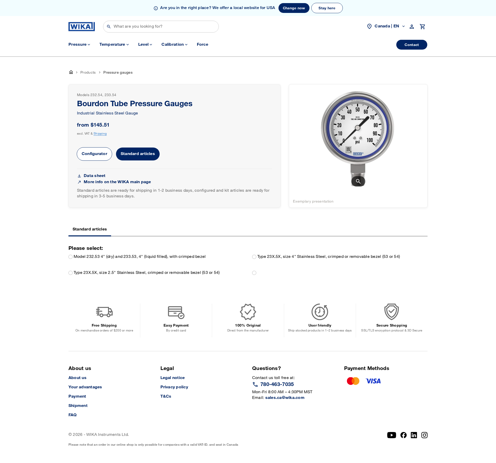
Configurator (94, 153)
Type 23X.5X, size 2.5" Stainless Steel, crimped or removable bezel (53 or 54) (147, 272)
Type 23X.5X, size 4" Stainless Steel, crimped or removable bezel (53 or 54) (328, 256)
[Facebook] (403, 439)
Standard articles (138, 153)
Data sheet (94, 175)
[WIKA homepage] (81, 26)
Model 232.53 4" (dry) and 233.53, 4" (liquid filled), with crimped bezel (140, 256)
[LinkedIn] (414, 439)
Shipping (100, 133)
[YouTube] (391, 439)
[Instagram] (424, 439)
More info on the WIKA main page (117, 182)
